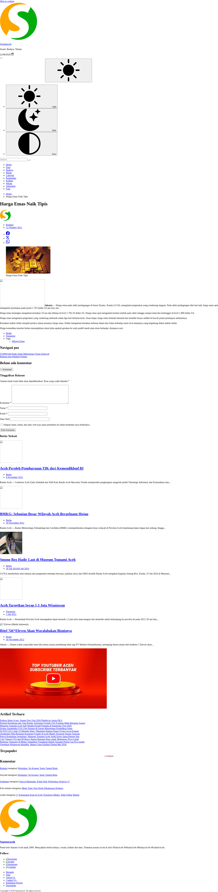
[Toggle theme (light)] (68, 70)
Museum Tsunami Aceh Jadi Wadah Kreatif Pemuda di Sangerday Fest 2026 (36, 726)
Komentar (5, 403)
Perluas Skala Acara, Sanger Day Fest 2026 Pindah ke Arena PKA (31, 720)
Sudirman (4, 781)
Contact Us (11, 880)
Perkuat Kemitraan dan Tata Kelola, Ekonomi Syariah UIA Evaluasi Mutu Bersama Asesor (42, 723)
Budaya (9, 170)
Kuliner (9, 181)
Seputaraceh (5, 44)
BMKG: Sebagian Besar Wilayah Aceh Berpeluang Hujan (44, 514)
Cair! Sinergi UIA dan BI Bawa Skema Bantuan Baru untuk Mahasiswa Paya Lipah (39, 739)
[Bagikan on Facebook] (8, 234)
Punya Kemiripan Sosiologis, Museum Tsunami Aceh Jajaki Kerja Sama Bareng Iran (39, 736)
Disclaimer (11, 885)
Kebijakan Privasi (14, 883)
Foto (8, 189)
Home (9, 194)
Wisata (9, 183)
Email (3, 413)
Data (8, 167)
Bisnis (9, 172)
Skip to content (7, 1)
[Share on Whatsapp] (8, 242)
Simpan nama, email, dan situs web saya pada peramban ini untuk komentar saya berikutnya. (47, 424)
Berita (9, 164)
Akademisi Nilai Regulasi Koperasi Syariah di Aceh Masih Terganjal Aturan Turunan (40, 734)
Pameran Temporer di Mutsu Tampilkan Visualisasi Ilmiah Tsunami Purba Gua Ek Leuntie (42, 742)
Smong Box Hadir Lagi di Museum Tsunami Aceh (37, 559)
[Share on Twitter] (7, 238)
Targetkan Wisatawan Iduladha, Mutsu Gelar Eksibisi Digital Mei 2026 (33, 744)
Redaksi (4, 768)
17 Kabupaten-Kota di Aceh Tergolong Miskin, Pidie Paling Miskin (47, 795)
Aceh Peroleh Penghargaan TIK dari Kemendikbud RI (41, 468)
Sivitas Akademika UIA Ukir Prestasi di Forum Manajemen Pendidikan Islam (36, 728)
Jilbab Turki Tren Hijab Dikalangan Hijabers (42, 788)
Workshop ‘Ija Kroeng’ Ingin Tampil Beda (38, 768)
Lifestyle (10, 175)
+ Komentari (6, 369)
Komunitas (11, 178)
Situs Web (4, 419)
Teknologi (10, 186)
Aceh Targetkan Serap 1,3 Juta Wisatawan (32, 605)
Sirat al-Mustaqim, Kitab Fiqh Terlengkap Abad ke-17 (44, 781)
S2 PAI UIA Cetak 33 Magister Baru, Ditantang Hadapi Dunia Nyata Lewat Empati (39, 731)
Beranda (10, 872)
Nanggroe (10, 611)
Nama (3, 408)
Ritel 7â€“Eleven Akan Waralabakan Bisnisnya (36, 631)
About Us (10, 877)
